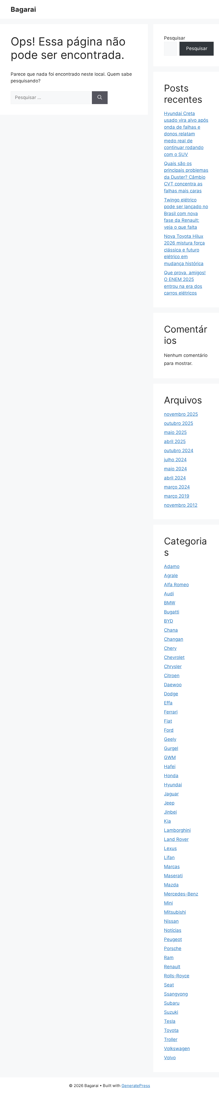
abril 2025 (175, 441)
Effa (168, 703)
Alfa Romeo (176, 584)
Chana (171, 630)
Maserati (173, 875)
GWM (170, 757)
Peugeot (173, 939)
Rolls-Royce (176, 975)
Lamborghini (177, 830)
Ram (169, 957)
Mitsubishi (175, 912)
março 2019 (176, 496)
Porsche (172, 948)
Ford (169, 730)
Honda (171, 775)
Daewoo (173, 684)
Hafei (169, 766)
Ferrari (171, 712)
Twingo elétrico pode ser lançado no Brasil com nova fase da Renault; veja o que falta (186, 213)
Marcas (172, 866)
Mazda (171, 884)
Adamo (171, 566)
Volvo (170, 1057)
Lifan (169, 857)
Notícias (172, 930)
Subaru (171, 1003)
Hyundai (173, 784)
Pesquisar (174, 38)
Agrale (171, 575)
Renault (172, 966)
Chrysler (173, 666)
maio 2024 (175, 468)
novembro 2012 (180, 505)
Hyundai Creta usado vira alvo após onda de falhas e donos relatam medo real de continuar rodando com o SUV (186, 134)
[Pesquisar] (100, 97)
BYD (168, 621)
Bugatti (171, 612)
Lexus (170, 848)
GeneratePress (136, 1085)
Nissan (171, 921)
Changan (173, 639)
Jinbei (170, 812)
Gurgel (171, 748)
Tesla (169, 1021)
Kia (167, 821)
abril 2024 (175, 478)
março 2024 (177, 487)
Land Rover (176, 839)
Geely (170, 739)
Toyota (171, 1030)
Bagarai (23, 9)
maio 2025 (175, 432)
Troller (170, 1039)
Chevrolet (174, 657)
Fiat (168, 721)
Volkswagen (177, 1048)
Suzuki (171, 1012)
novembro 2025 (181, 414)
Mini (168, 903)
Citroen (171, 675)
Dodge (171, 693)
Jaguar (171, 793)
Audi (169, 593)
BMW (169, 602)
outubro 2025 (178, 423)
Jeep (169, 803)
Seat (169, 985)
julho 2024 (175, 459)
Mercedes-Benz (181, 894)
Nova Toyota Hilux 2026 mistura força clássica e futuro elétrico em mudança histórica (184, 250)
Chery (170, 648)
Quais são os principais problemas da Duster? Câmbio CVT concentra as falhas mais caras (186, 177)
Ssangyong (176, 994)
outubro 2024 (178, 450)
